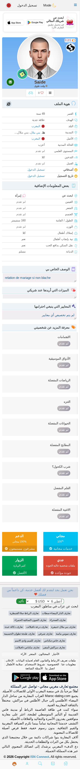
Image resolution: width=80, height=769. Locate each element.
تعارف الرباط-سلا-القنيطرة (24, 613)
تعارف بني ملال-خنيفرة (63, 626)
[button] (75, 5)
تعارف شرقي (45, 633)
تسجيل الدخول (27, 5)
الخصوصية (53, 664)
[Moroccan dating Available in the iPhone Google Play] (26, 675)
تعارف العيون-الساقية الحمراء (30, 620)
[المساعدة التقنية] (14, 764)
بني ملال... (22, 132)
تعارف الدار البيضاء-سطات (56, 613)
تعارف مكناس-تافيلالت (27, 647)
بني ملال (35, 132)
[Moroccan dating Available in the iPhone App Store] (54, 675)
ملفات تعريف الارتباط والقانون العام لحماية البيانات (46, 660)
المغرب (36, 126)
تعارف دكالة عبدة (14, 626)
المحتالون (44, 654)
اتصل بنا (50, 668)
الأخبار (55, 654)
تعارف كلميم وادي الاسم (28, 640)
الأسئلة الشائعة (34, 668)
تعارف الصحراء (58, 620)
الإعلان (10, 660)
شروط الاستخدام (35, 664)
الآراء (23, 654)
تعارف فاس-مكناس (54, 640)
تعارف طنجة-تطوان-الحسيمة (19, 633)
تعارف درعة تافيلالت (37, 626)
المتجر (32, 654)
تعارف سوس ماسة (66, 633)
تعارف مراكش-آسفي (54, 647)
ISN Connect (39, 756)
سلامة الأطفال (14, 664)
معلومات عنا (68, 664)
